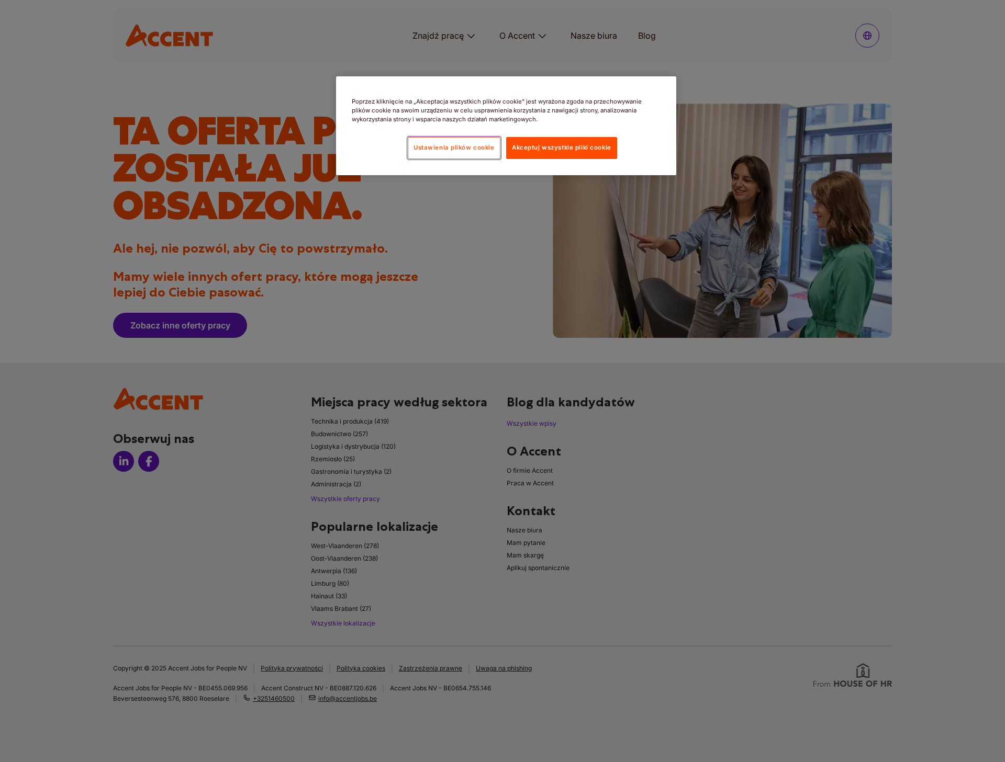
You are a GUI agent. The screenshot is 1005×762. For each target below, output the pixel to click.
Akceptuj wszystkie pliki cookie (561, 147)
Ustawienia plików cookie (454, 147)
